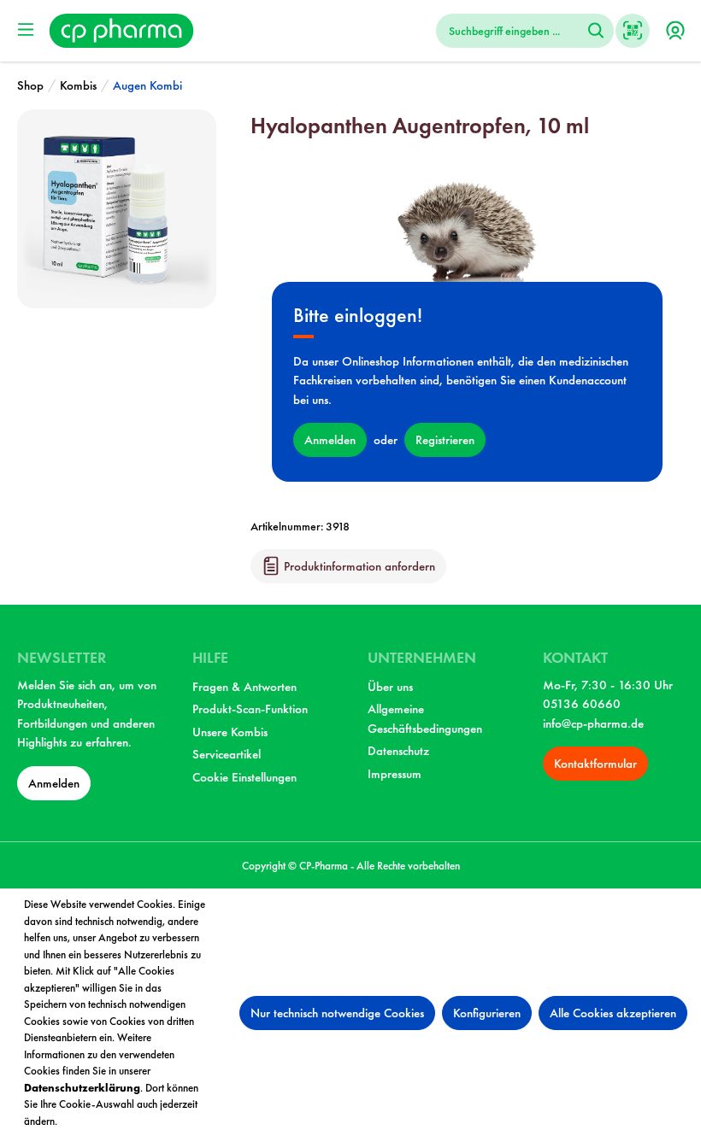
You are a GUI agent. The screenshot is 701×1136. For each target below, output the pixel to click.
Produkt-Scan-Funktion (250, 708)
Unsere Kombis (230, 732)
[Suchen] (596, 31)
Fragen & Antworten (244, 686)
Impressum (394, 773)
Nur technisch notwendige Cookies (337, 1013)
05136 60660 (582, 703)
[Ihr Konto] (675, 31)
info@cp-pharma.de (593, 723)
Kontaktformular (595, 763)
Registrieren (444, 439)
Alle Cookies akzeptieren (613, 1013)
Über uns (390, 686)
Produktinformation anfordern (357, 566)
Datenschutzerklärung (82, 1087)
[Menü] (25, 30)
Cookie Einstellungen (244, 777)
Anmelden (330, 439)
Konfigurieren (487, 1013)
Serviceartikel (226, 754)
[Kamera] (633, 31)
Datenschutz (398, 750)
